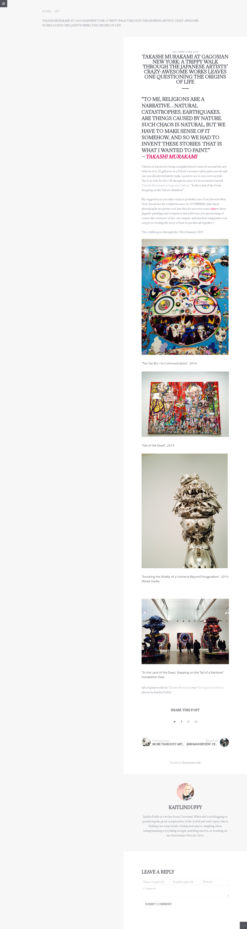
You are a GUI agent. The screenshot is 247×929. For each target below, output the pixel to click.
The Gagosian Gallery (209, 687)
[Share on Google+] (188, 721)
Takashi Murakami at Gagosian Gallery (166, 185)
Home (46, 11)
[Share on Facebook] (181, 721)
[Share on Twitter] (174, 721)
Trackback (175, 762)
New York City (189, 51)
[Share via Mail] (196, 721)
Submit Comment (158, 904)
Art (57, 11)
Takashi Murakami (180, 687)
